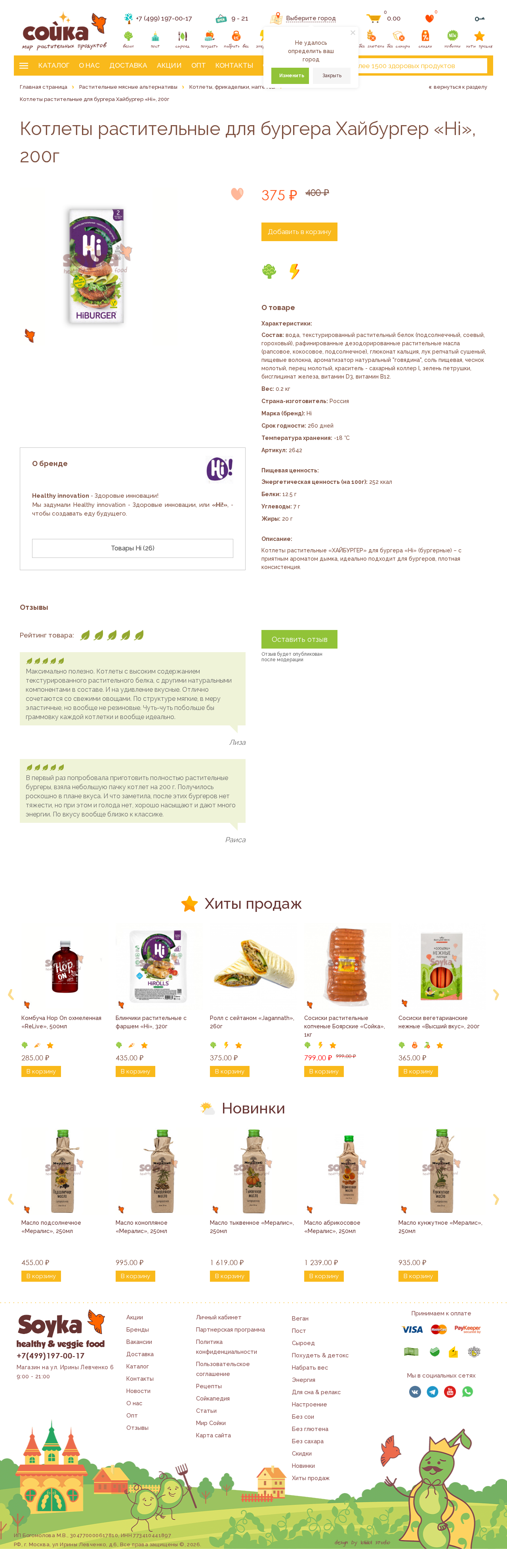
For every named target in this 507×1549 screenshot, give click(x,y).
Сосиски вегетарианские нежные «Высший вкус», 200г (439, 1022)
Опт (198, 65)
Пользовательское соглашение (223, 1369)
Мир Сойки (211, 1423)
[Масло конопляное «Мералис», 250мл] (159, 1171)
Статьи (206, 1410)
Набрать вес (310, 1367)
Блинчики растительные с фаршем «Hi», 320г (152, 1022)
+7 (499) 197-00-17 (164, 18)
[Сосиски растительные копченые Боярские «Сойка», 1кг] (347, 966)
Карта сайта (213, 1435)
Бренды (137, 1329)
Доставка (128, 65)
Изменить (291, 75)
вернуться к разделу (460, 87)
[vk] (415, 1392)
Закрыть (331, 75)
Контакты (234, 65)
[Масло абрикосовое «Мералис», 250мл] (347, 1171)
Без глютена (310, 1428)
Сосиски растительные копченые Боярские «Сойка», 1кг (345, 1026)
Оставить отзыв (300, 639)
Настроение (309, 1404)
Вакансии (139, 1341)
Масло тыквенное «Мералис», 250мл (252, 1227)
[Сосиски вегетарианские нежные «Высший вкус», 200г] (442, 966)
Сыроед (303, 1343)
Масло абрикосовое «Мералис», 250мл (333, 1227)
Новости (138, 1390)
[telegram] (432, 1392)
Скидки (302, 1453)
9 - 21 (239, 18)
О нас (89, 65)
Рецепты (209, 1386)
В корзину (41, 1071)
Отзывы (137, 1427)
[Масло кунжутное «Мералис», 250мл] (442, 1171)
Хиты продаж (311, 1478)
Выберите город (311, 18)
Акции (169, 65)
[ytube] (450, 1392)
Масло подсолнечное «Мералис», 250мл (52, 1227)
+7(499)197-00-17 (50, 1355)
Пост (299, 1330)
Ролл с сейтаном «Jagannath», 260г (253, 1022)
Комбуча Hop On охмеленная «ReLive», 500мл (62, 1022)
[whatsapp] (467, 1392)
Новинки (303, 1465)
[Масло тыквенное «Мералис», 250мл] (253, 1171)
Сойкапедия (213, 1398)
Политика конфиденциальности (226, 1346)
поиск (474, 66)
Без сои (303, 1416)
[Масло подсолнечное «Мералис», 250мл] (65, 1171)
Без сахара (308, 1441)
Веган (300, 1318)
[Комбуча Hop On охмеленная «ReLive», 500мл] (65, 966)
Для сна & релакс (316, 1392)
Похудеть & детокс (320, 1355)
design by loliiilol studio (362, 1543)
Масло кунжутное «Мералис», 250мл (441, 1227)
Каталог (53, 65)
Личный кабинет (219, 1317)
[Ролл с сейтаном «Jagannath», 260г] (253, 966)
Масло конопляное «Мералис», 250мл (142, 1227)
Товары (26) (132, 548)
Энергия (303, 1379)
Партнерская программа (230, 1329)
